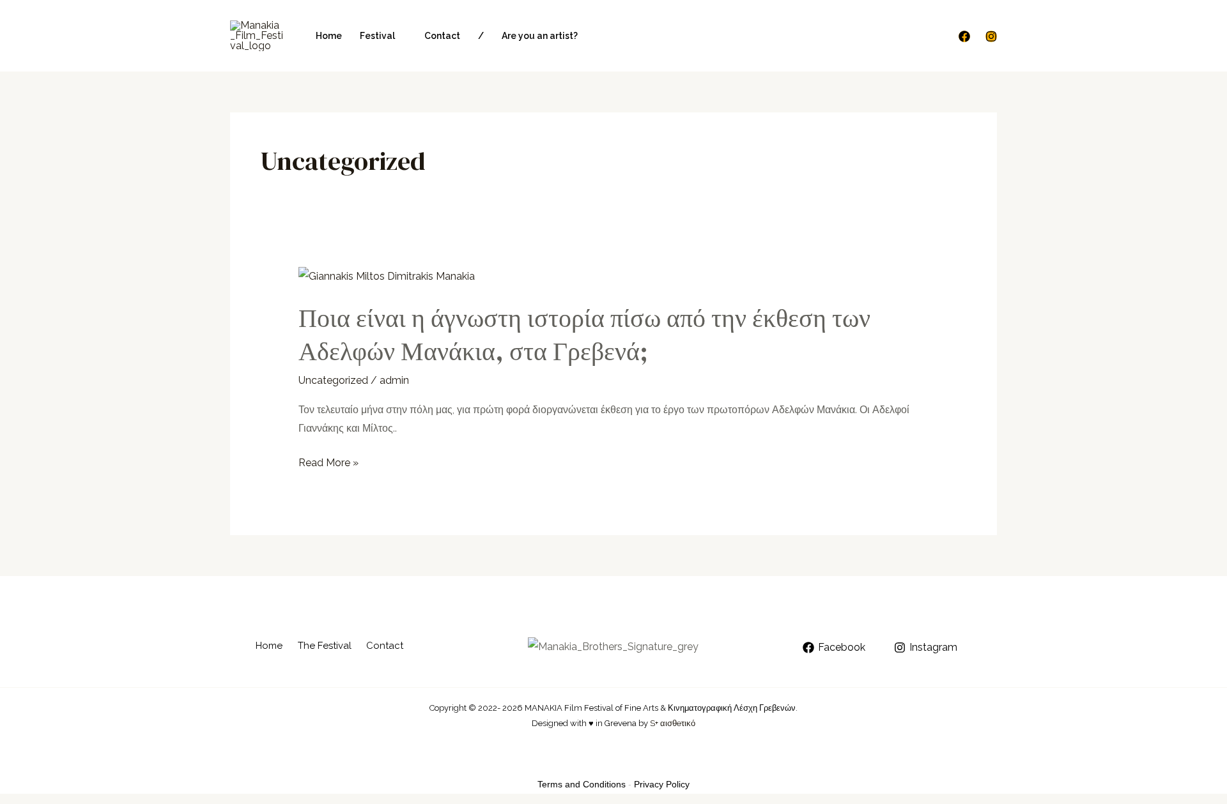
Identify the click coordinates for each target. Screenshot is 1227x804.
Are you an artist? (540, 36)
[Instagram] (991, 36)
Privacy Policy (662, 784)
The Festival (324, 645)
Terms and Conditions (581, 784)
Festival (377, 36)
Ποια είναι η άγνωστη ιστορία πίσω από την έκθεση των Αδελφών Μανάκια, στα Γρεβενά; (584, 334)
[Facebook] (964, 36)
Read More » (328, 463)
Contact (442, 36)
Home (329, 36)
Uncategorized (333, 380)
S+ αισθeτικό (672, 723)
